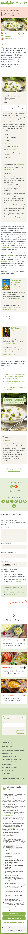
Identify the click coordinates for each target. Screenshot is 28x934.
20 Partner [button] (11, 812)
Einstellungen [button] (5, 819)
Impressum (23, 927)
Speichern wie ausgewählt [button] (14, 918)
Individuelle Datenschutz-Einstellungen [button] (14, 922)
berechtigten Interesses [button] (7, 815)
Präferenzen (5, 927)
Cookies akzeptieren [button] (14, 913)
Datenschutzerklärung (14, 927)
